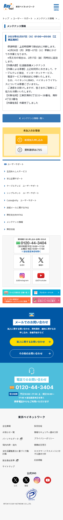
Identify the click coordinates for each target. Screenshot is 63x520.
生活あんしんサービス (17, 171)
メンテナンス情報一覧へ (33, 118)
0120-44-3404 (34, 387)
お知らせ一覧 (9, 432)
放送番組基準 (9, 460)
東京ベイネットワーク (18, 6)
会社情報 (7, 426)
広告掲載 (38, 460)
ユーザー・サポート (23, 18)
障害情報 (11, 229)
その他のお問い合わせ (31, 353)
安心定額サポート (15, 178)
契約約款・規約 (10, 445)
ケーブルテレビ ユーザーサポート (23, 186)
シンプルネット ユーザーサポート (23, 193)
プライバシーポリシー (44, 438)
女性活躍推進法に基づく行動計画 (16, 452)
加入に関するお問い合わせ (31, 341)
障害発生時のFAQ (15, 215)
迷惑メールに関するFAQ (18, 207)
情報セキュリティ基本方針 (46, 432)
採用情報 (38, 426)
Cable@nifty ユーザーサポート (21, 200)
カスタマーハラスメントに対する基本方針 (47, 452)
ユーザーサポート (16, 164)
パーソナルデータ (11, 438)
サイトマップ (9, 466)
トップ (6, 18)
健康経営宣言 (40, 445)
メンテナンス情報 (45, 18)
